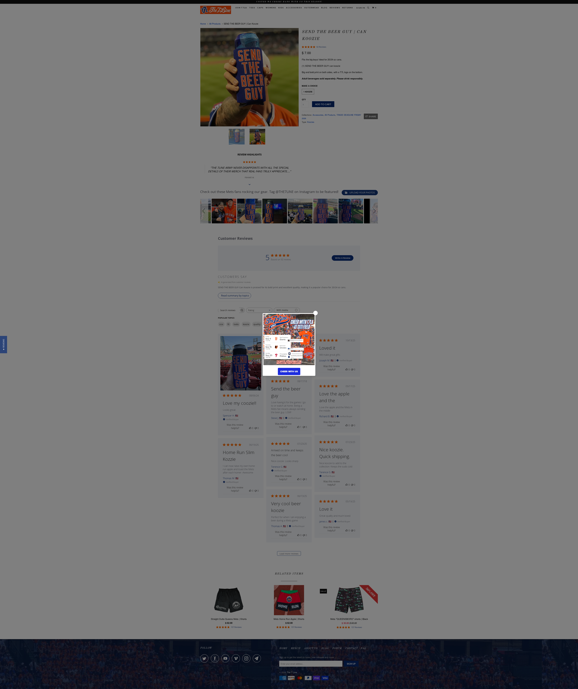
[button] (3, 344)
